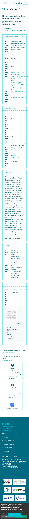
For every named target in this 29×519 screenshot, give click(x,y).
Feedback (14, 515)
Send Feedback (9, 441)
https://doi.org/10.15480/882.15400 (15, 30)
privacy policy (23, 511)
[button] (22, 3)
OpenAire (20, 498)
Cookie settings (9, 444)
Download (18, 323)
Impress (6, 451)
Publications (11, 8)
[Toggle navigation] (25, 3)
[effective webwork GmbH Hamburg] (13, 466)
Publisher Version (10, 108)
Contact (6, 437)
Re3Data (19, 490)
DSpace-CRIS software (15, 459)
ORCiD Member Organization (20, 482)
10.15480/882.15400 (17, 92)
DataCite (7, 490)
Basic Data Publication (12, 37)
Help (16, 3)
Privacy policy (8, 448)
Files (6, 284)
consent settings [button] (8, 352)
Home (3, 8)
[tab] (14, 37)
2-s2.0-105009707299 (15, 156)
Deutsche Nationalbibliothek (7, 482)
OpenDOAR (8, 498)
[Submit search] (14, 3)
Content (7, 246)
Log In (19, 3)
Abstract (8, 172)
